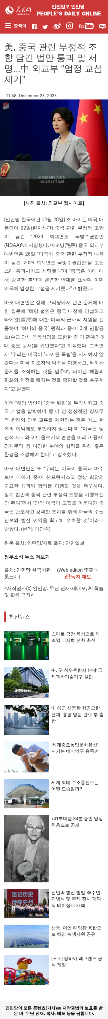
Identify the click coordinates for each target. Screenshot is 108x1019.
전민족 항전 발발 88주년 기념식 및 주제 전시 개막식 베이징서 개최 (76, 899)
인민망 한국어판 (33, 570)
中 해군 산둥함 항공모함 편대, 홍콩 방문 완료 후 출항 (77, 714)
